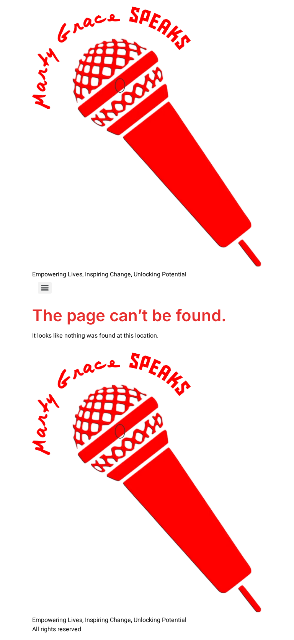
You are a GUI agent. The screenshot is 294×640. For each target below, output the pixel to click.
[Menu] (45, 288)
